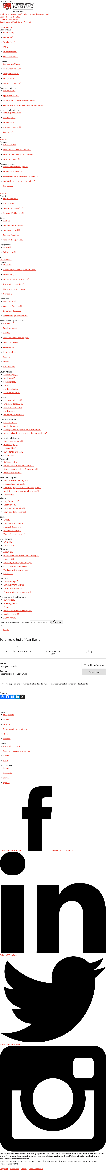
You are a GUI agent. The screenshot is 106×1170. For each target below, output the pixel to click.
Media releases (9, 342)
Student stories (9, 51)
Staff (20, 14)
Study (2, 17)
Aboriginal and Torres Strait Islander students (22, 105)
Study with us (8, 714)
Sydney (6, 782)
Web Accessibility (36, 1168)
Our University (6, 259)
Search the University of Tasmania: (14, 622)
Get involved (8, 203)
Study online (8, 78)
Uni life (6, 719)
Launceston (8, 773)
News (5, 760)
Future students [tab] (9, 352)
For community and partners (15, 729)
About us (7, 264)
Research (10, 17)
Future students (6, 27)
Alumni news (8, 347)
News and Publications (12, 213)
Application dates (10, 95)
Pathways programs (11, 83)
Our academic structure (13, 284)
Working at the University (13, 289)
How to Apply (8, 32)
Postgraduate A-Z (10, 73)
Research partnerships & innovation (18, 154)
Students (26, 14)
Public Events (8, 252)
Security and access (11, 311)
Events (6, 333)
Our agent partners (11, 127)
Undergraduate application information (19, 100)
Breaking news (9, 328)
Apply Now (4, 14)
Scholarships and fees (12, 171)
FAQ (4, 47)
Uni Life (6, 247)
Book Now (94, 672)
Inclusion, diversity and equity (15, 279)
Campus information (11, 306)
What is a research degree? (14, 166)
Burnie (6, 778)
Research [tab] (7, 357)
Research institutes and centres (16, 149)
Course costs (8, 90)
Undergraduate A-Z (11, 69)
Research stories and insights (15, 337)
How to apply (8, 117)
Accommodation (10, 56)
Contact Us (7, 132)
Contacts (6, 294)
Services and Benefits (12, 208)
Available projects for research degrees (19, 176)
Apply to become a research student (18, 181)
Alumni (3, 193)
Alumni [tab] (6, 362)
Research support (10, 159)
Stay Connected (9, 198)
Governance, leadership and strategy (19, 269)
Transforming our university (14, 315)
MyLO (32, 14)
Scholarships (8, 42)
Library (38, 14)
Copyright (4, 1168)
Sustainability (8, 274)
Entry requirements (11, 112)
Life (17, 17)
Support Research (10, 230)
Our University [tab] (9, 366)
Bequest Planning (10, 235)
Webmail (45, 14)
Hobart (6, 768)
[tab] (53, 26)
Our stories (8, 323)
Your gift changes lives (12, 240)
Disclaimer (14, 1168)
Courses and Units (11, 64)
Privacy (24, 1168)
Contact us (7, 186)
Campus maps (9, 301)
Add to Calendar (96, 665)
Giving (5, 220)
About (5, 734)
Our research (8, 144)
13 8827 (13, 14)
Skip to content (6, 1)
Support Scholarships (12, 225)
